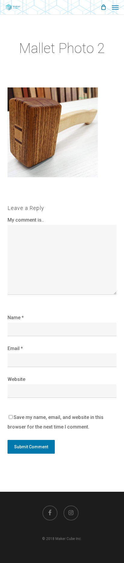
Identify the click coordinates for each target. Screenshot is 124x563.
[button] (115, 7)
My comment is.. (26, 220)
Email (15, 348)
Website (16, 379)
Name (16, 317)
